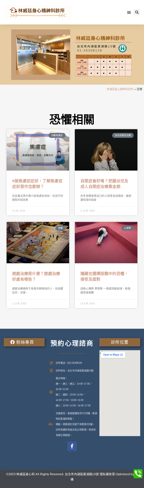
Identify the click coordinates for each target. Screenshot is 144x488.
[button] (129, 12)
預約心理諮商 (72, 343)
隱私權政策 (107, 474)
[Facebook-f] (72, 446)
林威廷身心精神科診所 (120, 89)
